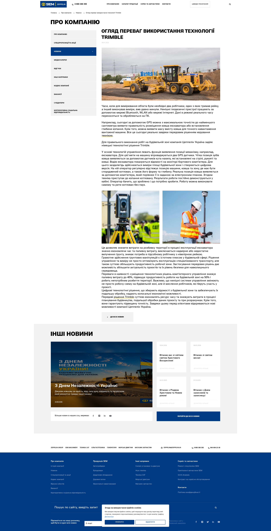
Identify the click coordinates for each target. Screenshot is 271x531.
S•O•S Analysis (183, 475)
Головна (54, 13)
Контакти (166, 4)
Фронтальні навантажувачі (104, 484)
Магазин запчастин (144, 484)
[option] (130, 217)
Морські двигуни (143, 479)
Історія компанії (57, 466)
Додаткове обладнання (102, 475)
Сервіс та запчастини (150, 4)
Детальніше (109, 517)
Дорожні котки (99, 479)
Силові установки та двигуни (148, 466)
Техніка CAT (140, 475)
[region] (135, 516)
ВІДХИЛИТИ (150, 522)
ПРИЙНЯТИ (119, 522)
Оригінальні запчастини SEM (190, 471)
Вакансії (54, 488)
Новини (79, 13)
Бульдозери (98, 471)
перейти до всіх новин (188, 416)
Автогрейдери (99, 466)
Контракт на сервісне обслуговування (194, 479)
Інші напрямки (142, 461)
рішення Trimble (124, 297)
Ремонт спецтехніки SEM (188, 466)
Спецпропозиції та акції (61, 475)
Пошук (230, 4)
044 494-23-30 (215, 448)
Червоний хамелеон (177, 523)
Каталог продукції (130, 4)
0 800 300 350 (81, 4)
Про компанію (113, 4)
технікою (107, 136)
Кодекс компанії (57, 479)
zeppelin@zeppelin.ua (172, 447)
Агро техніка (141, 471)
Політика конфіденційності (189, 492)
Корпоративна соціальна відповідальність (68, 493)
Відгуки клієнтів (57, 484)
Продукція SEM (100, 461)
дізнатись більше (167, 368)
